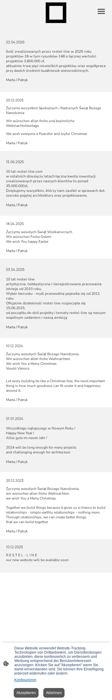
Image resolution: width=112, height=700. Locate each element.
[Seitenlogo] (56, 12)
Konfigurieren (25, 680)
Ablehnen (54, 693)
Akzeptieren (26, 693)
